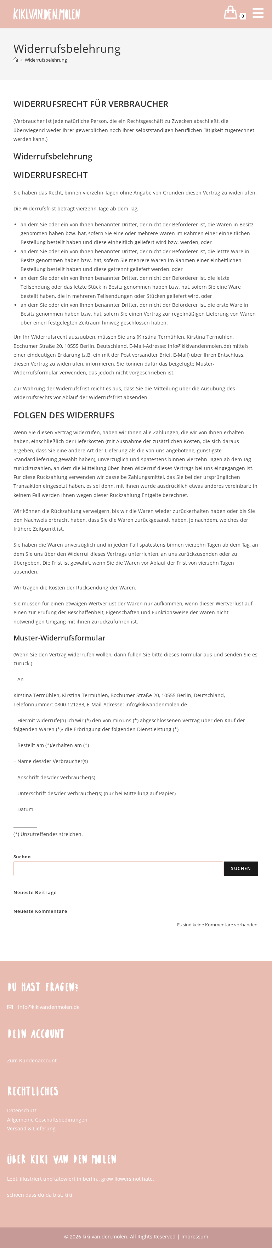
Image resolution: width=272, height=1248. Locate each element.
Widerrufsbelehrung (46, 60)
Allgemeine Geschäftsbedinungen (47, 1119)
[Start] (15, 60)
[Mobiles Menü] (252, 16)
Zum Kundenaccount (32, 1060)
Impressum (194, 1236)
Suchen (22, 856)
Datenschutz (22, 1110)
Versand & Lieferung (31, 1128)
